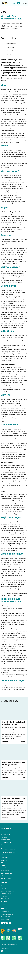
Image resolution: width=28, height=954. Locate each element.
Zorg (2, 876)
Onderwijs (4, 868)
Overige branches (6, 878)
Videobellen (4, 837)
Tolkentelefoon (10, 47)
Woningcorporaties (6, 873)
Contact (3, 888)
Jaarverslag (4, 901)
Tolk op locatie (10, 51)
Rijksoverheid (5, 870)
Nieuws (3, 904)
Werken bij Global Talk (7, 891)
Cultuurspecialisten (11, 43)
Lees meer (5, 741)
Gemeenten (4, 860)
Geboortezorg (5, 857)
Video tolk (8, 54)
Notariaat (3, 865)
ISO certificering (5, 899)
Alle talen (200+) (6, 893)
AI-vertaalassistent (6, 842)
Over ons (3, 886)
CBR (2, 855)
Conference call (5, 840)
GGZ (2, 863)
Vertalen (3, 845)
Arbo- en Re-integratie (7, 852)
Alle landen (4, 896)
